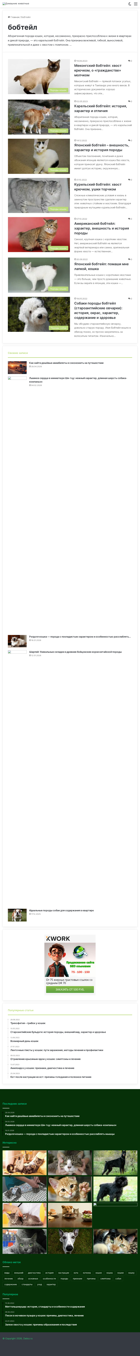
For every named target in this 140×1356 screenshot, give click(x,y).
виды (7, 1272)
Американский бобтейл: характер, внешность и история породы (101, 228)
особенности (49, 1278)
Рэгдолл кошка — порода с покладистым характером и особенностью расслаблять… (80, 636)
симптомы (105, 1278)
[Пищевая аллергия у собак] (70, 1215)
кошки (120, 1272)
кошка (110, 1272)
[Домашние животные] (16, 3)
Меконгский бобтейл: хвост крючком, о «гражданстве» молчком (98, 70)
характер (51, 1284)
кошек (99, 1272)
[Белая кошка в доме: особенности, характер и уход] (115, 1215)
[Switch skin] (129, 5)
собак (118, 1278)
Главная (14, 17)
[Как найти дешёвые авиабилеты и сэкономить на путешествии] (17, 367)
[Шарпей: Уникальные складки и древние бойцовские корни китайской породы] (17, 778)
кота (76, 1272)
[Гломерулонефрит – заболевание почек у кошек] (25, 1215)
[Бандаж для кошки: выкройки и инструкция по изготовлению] (25, 1189)
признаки (77, 1278)
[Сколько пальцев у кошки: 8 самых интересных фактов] (70, 1189)
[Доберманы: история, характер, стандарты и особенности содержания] (115, 1162)
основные (33, 1278)
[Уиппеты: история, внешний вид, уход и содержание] (70, 1241)
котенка (87, 1272)
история (49, 1272)
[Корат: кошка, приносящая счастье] (25, 1241)
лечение (8, 1278)
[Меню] (135, 5)
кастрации (63, 1272)
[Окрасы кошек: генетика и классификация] (115, 1241)
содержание (10, 1284)
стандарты (27, 1284)
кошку (131, 1272)
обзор (20, 1278)
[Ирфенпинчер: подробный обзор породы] (115, 1189)
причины (91, 1278)
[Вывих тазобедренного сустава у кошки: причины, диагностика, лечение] (25, 1162)
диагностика (34, 1272)
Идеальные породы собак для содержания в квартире (61, 910)
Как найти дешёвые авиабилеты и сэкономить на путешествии (66, 362)
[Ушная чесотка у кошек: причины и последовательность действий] (70, 1162)
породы (64, 1278)
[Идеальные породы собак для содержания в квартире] (17, 915)
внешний (18, 1272)
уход (39, 1284)
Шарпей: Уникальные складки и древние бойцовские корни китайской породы (75, 651)
